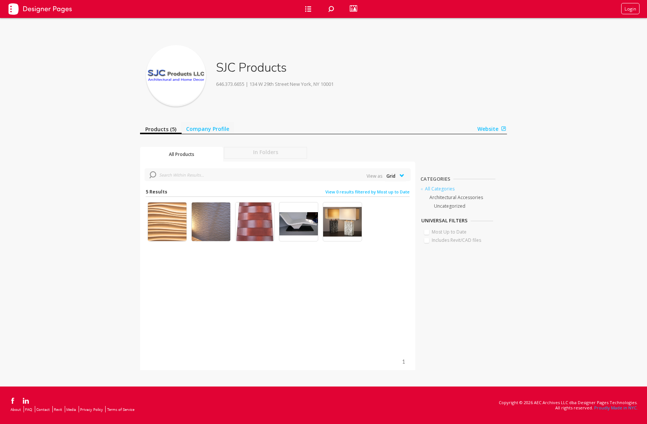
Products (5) (160, 129)
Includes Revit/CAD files (456, 240)
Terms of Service (120, 409)
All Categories (440, 189)
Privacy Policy (91, 409)
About (15, 409)
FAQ (28, 409)
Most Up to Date (449, 232)
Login (630, 8)
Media (71, 409)
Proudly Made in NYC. (616, 408)
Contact (43, 409)
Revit (58, 409)
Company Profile (207, 128)
